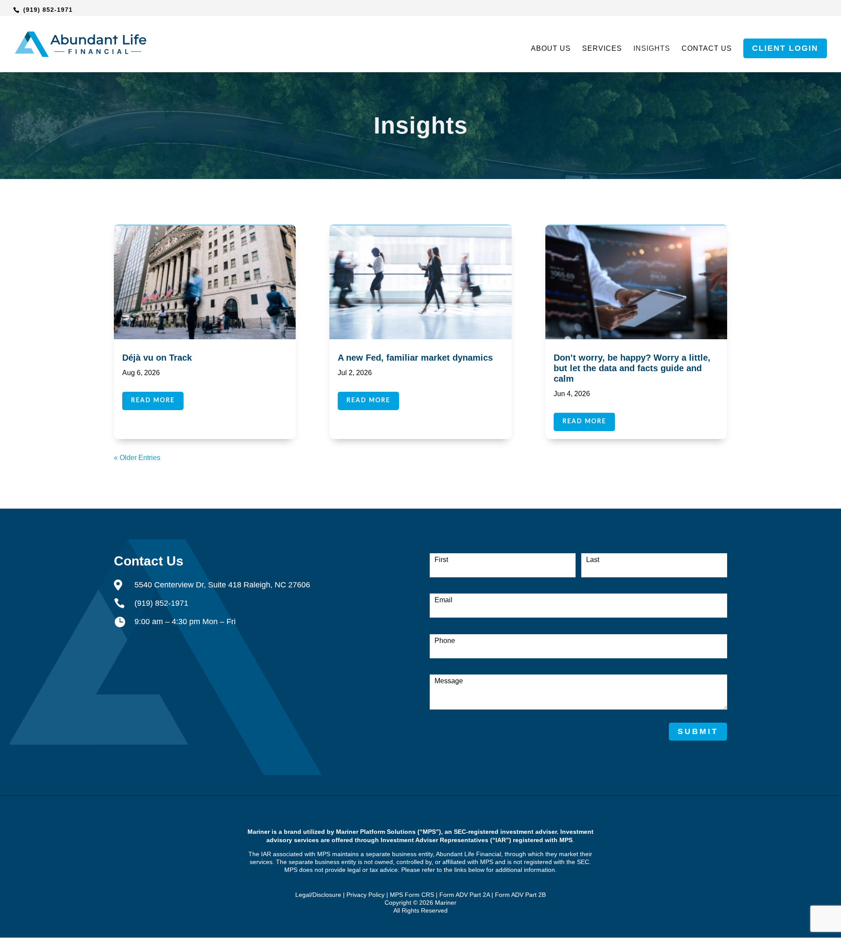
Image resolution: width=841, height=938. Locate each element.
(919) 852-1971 (48, 9)
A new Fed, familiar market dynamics (415, 357)
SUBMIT (698, 731)
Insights (651, 49)
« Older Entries (137, 457)
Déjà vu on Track (157, 357)
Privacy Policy (365, 894)
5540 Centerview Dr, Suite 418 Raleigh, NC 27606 (222, 584)
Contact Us (707, 49)
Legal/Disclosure (318, 894)
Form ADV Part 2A (464, 894)
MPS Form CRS (412, 894)
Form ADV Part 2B (520, 894)
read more (153, 400)
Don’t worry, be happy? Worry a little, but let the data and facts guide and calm (632, 368)
